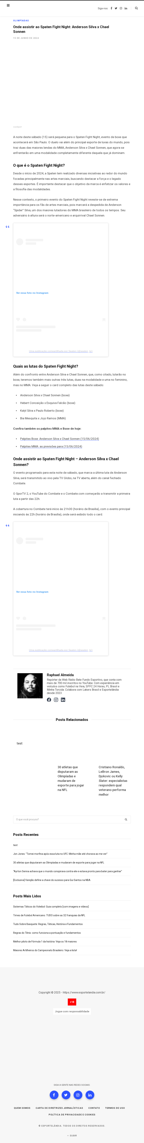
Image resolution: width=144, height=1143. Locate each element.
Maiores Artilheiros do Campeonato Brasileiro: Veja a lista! (45, 950)
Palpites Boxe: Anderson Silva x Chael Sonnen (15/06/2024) (59, 438)
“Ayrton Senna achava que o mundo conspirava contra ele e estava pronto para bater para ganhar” (67, 871)
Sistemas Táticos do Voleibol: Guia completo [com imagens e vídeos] (51, 906)
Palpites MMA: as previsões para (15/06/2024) (51, 446)
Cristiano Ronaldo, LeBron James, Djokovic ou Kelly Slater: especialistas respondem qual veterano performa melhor (113, 780)
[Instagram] (78, 1095)
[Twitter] (66, 1095)
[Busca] (134, 8)
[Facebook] (54, 1095)
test (19, 743)
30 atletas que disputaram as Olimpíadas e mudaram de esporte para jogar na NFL (58, 862)
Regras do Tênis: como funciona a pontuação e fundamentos (47, 932)
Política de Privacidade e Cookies (72, 1114)
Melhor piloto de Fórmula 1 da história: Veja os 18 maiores (45, 941)
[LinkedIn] (90, 1095)
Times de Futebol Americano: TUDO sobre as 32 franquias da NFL (49, 915)
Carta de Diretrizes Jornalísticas (59, 1108)
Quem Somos (22, 1108)
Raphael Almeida (60, 675)
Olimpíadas (21, 20)
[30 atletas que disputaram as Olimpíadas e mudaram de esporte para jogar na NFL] (72, 749)
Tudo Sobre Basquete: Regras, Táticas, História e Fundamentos (48, 924)
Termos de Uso (115, 1108)
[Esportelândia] (30, 8)
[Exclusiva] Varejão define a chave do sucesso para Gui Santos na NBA (51, 880)
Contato (94, 1108)
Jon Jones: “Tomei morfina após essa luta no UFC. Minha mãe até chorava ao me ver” (60, 853)
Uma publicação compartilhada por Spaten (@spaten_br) (61, 351)
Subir (73, 1135)
